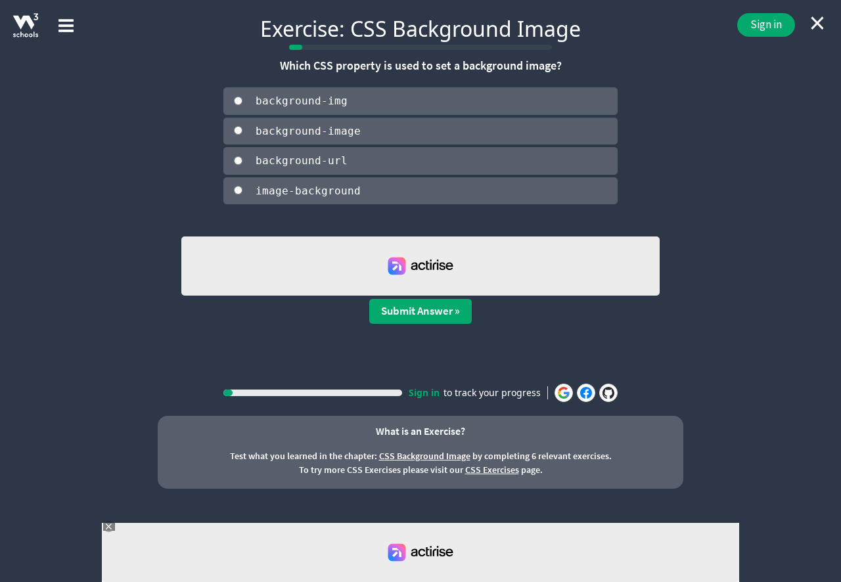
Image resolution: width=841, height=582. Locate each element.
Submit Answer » (420, 310)
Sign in (766, 24)
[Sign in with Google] (564, 393)
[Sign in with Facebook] (586, 393)
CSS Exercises (492, 470)
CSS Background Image (424, 456)
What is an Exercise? (420, 430)
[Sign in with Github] (608, 393)
